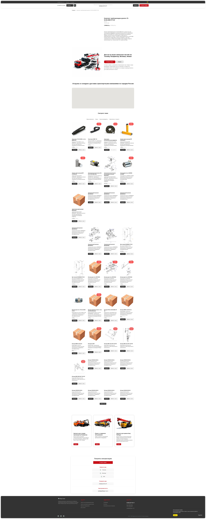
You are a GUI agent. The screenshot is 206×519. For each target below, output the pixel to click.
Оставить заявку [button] (144, 5)
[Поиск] (75, 5)
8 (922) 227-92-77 (103, 483)
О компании (72, 2)
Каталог (69, 5)
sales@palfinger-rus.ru (60, 2)
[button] (109, 62)
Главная (73, 10)
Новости (136, 5)
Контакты (67, 2)
